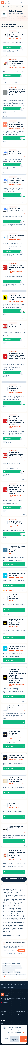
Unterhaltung (17, 972)
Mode (18, 963)
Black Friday (4, 1014)
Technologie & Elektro (16, 965)
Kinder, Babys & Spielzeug (8, 974)
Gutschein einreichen (20, 1011)
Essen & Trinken (17, 967)
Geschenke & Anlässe (7, 972)
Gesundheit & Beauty (7, 967)
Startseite (3, 6)
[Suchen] (22, 2)
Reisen (13, 963)
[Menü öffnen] (25, 2)
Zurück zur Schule (6, 963)
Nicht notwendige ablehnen (14, 1039)
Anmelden (21, 950)
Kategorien (11, 6)
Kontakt (17, 1014)
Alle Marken (4, 1009)
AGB (2, 1023)
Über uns (17, 1009)
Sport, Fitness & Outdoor (8, 970)
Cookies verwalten (5, 1039)
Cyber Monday (5, 1017)
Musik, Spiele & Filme (20, 974)
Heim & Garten (6, 965)
